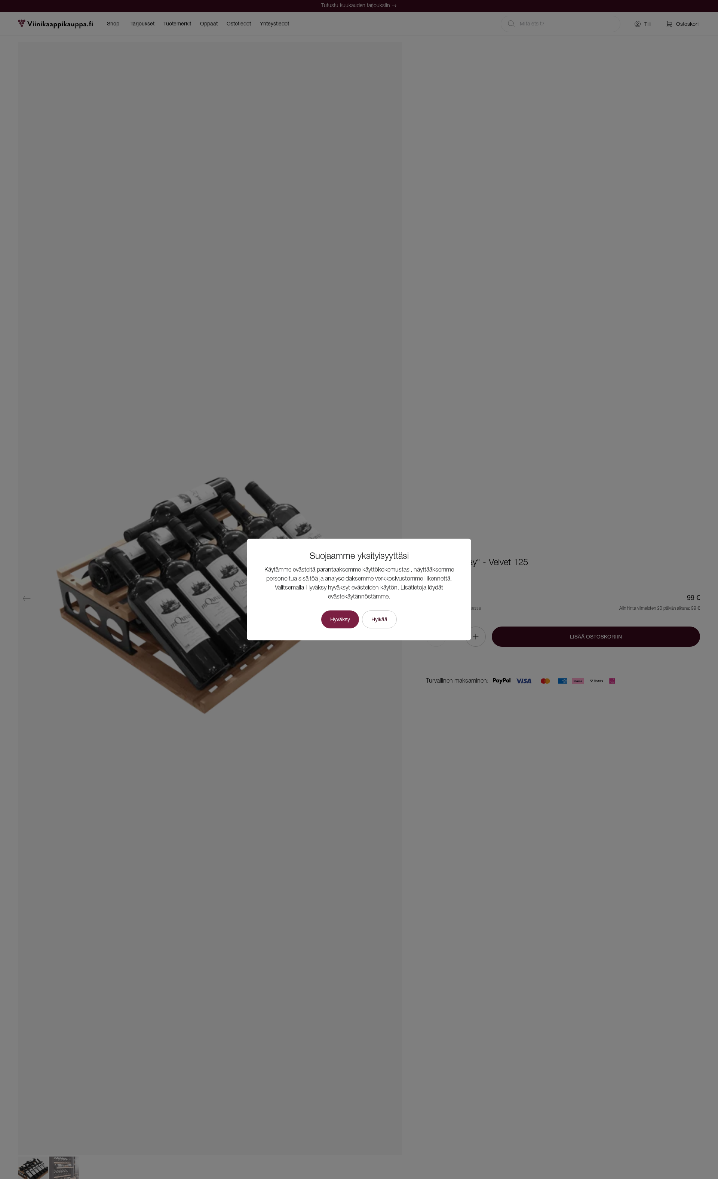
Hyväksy (340, 619)
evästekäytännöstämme (358, 597)
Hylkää (379, 619)
